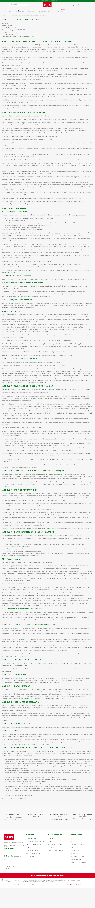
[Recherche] (27, 5)
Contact (5, 34)
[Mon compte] (75, 5)
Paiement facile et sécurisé (36, 815)
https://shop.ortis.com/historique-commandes (18, 307)
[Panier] (72, 4)
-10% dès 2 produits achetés (59, 819)
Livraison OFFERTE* (13, 814)
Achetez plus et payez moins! (59, 815)
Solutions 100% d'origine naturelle (82, 815)
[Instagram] (8, 852)
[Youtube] (16, 852)
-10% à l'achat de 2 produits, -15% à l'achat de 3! (47, 1)
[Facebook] (4, 852)
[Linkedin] (12, 852)
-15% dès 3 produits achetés (59, 821)
